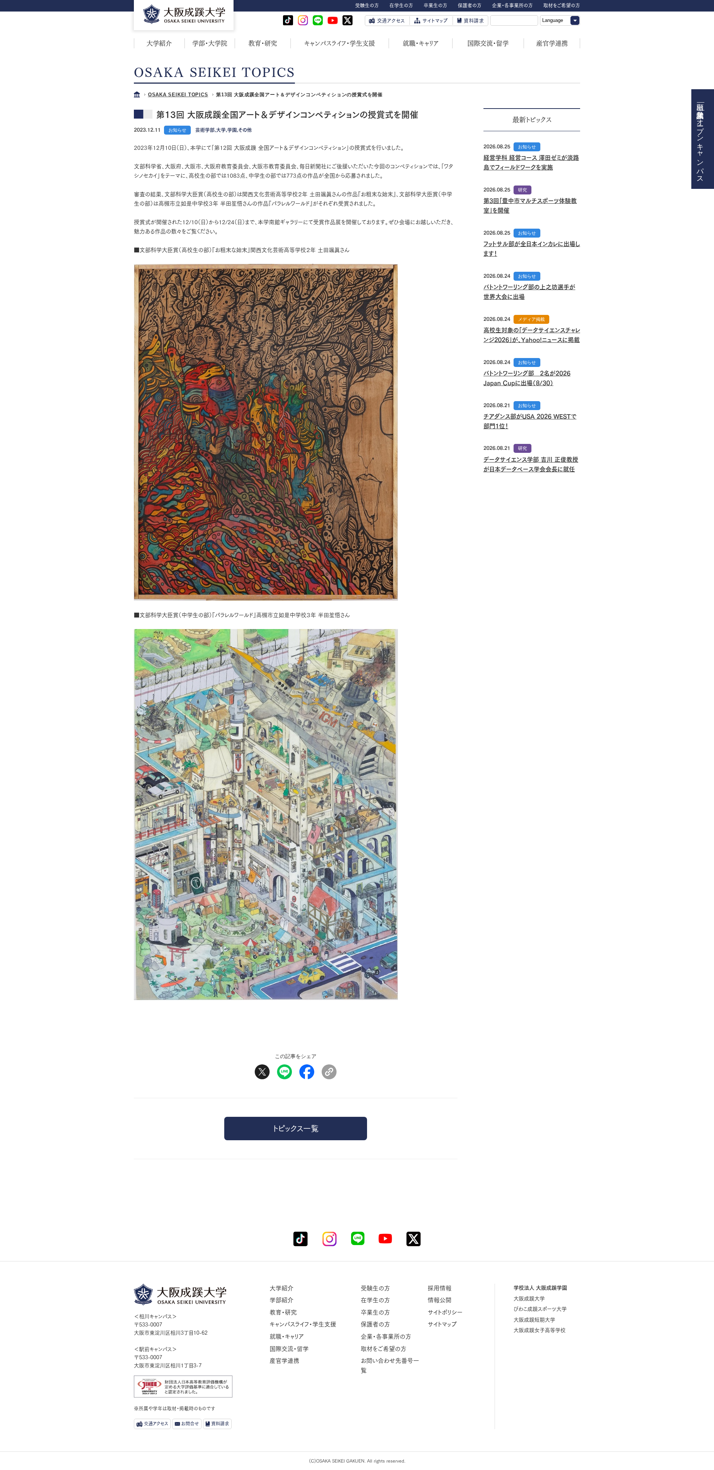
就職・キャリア (421, 43)
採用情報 (439, 1288)
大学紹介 (159, 43)
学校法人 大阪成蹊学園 (540, 1287)
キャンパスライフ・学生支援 (339, 43)
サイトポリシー (445, 1312)
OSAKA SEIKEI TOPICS (178, 94)
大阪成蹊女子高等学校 (540, 1330)
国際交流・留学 (488, 43)
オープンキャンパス (700, 147)
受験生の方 (375, 1288)
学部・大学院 (209, 43)
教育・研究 (262, 43)
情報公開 (439, 1300)
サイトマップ (442, 1324)
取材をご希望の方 (383, 1349)
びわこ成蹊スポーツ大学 (540, 1309)
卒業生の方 (375, 1312)
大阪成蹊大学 (529, 1298)
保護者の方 (375, 1324)
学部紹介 (281, 1300)
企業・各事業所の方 (386, 1337)
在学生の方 (375, 1300)
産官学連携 (552, 43)
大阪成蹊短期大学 (534, 1319)
